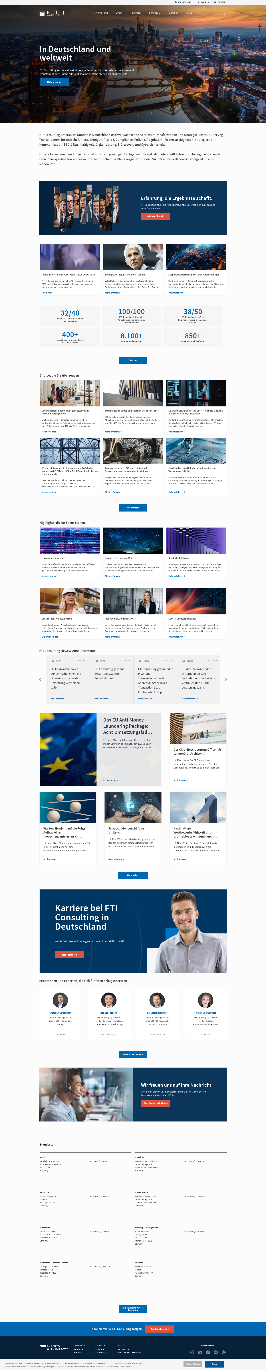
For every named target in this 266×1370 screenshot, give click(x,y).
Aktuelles (123, 1349)
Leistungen (101, 13)
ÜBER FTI (122, 1345)
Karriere (173, 13)
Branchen (78, 1349)
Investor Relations (128, 1353)
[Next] (225, 679)
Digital (119, 13)
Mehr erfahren (54, 82)
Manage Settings (193, 1364)
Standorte (101, 1349)
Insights (136, 13)
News (189, 13)
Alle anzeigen (133, 875)
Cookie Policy (124, 1367)
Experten (154, 13)
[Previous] (41, 679)
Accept (215, 1364)
